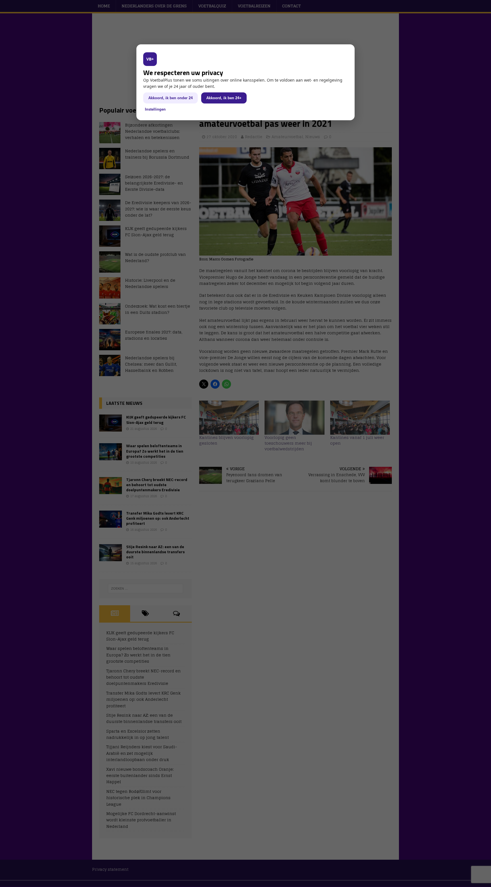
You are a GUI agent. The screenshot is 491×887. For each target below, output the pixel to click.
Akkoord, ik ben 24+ (224, 98)
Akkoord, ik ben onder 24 (170, 98)
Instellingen (155, 109)
